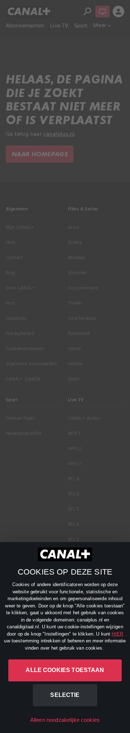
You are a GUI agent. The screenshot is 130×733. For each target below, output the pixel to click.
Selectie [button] (64, 695)
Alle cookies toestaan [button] (65, 670)
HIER (117, 634)
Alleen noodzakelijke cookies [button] (65, 720)
